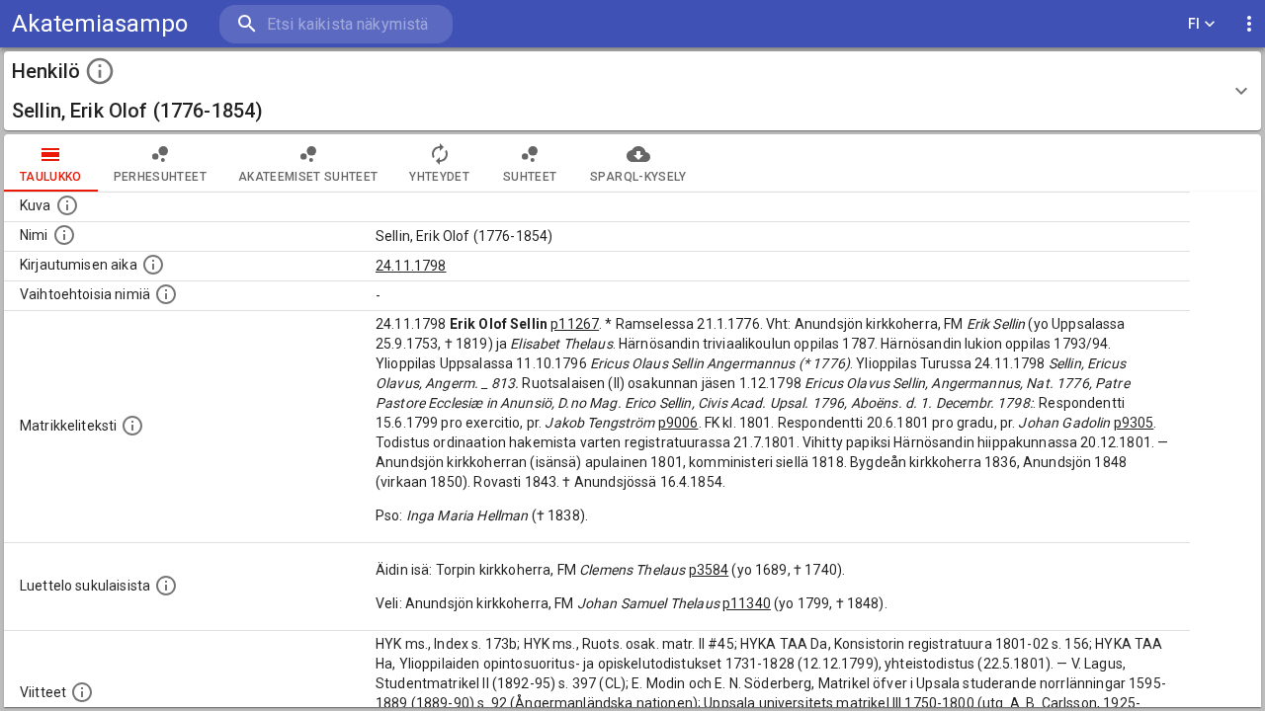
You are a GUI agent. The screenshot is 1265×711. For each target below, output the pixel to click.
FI (1194, 24)
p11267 (574, 324)
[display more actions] (1249, 24)
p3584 (709, 570)
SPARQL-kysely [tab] (638, 177)
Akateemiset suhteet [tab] (308, 177)
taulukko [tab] (51, 177)
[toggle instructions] (100, 71)
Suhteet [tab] (529, 177)
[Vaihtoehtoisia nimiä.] (166, 294)
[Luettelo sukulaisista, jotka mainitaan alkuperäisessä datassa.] (166, 585)
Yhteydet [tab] (439, 177)
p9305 (1134, 423)
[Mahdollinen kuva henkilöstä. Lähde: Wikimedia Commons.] (67, 205)
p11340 (746, 603)
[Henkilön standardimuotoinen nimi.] (64, 235)
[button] (632, 90)
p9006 (678, 423)
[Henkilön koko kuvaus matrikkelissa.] (132, 425)
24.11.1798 (411, 266)
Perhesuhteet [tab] (160, 177)
